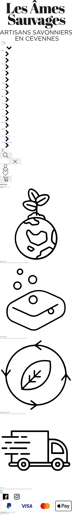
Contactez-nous (2, 493)
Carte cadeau (1, 187)
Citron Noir (8, 513)
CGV (1, 512)
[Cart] (6, 179)
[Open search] (6, 155)
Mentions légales (4, 512)
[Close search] (15, 161)
